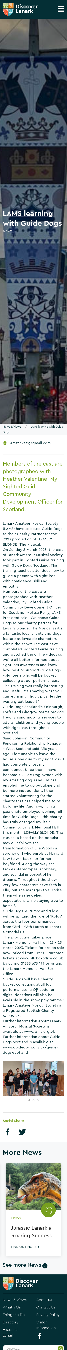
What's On (12, 1307)
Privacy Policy (48, 1315)
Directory (10, 1322)
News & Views (12, 426)
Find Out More (23, 1246)
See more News (22, 1265)
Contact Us (45, 1307)
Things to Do (14, 1315)
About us (44, 1300)
